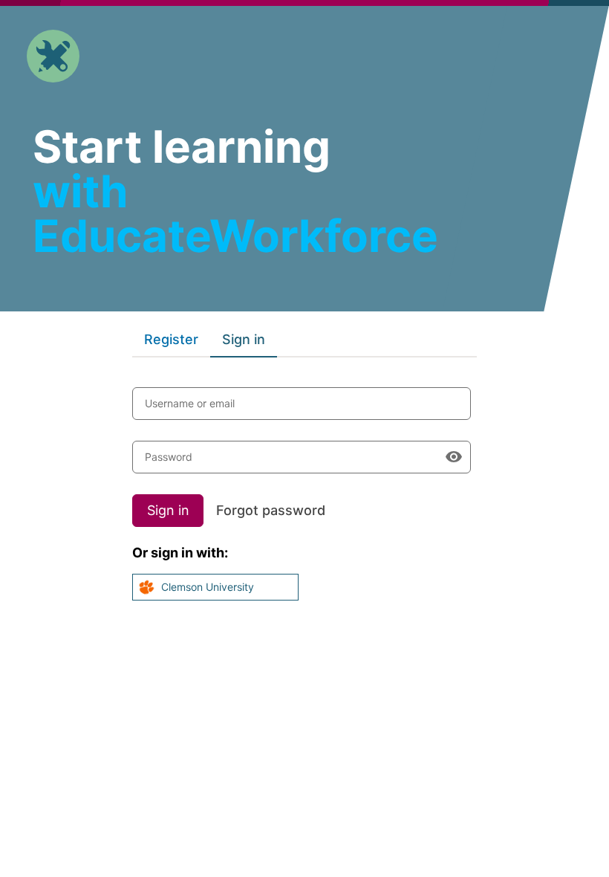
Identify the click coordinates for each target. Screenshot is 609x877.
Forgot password (270, 510)
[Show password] (453, 457)
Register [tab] (171, 339)
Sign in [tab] (243, 339)
